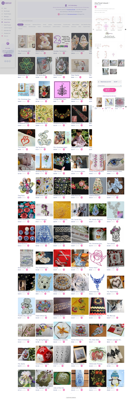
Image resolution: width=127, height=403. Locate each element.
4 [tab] (109, 110)
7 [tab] (115, 110)
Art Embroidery (98, 4)
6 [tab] (113, 110)
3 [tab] (107, 110)
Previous (93, 29)
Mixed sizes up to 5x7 (105, 81)
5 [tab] (111, 110)
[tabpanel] (99, 103)
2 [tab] (105, 110)
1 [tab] (103, 110)
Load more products (71, 397)
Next (125, 29)
